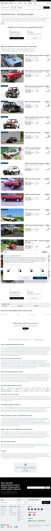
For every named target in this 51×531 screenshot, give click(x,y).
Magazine (30, 3)
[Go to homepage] (7, 3)
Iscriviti (47, 487)
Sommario (41, 15)
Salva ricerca (46, 7)
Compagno (3, 514)
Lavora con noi (3, 510)
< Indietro (2, 10)
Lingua (2, 499)
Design (35, 15)
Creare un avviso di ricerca (17, 38)
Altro (38, 15)
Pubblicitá (19, 510)
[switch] (19, 271)
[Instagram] (38, 509)
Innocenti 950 (20, 305)
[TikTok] (42, 509)
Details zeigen (42, 274)
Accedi (48, 3)
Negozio (19, 508)
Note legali (29, 525)
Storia (10, 15)
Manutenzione (27, 15)
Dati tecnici (22, 15)
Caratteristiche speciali (15, 15)
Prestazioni (31, 15)
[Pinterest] (35, 509)
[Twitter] (32, 509)
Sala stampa (3, 512)
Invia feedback (25, 470)
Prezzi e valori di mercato (5, 15)
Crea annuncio (34, 38)
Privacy (43, 525)
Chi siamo (2, 508)
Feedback (11, 510)
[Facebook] (29, 509)
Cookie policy (47, 525)
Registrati (25, 330)
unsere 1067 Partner (10, 257)
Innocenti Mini (36, 305)
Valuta (19, 499)
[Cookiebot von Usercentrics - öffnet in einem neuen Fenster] (42, 252)
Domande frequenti (12, 512)
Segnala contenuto (12, 514)
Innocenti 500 (4, 305)
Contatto (10, 508)
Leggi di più (3, 23)
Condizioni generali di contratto (37, 525)
